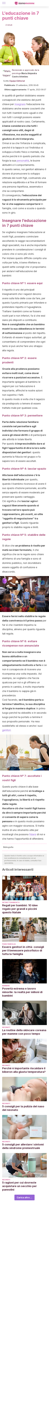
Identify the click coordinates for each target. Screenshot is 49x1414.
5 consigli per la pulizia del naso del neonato (23, 1108)
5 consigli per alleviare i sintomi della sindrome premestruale (23, 1146)
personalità (23, 160)
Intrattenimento (11, 902)
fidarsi (32, 834)
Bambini (6, 986)
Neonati (6, 1027)
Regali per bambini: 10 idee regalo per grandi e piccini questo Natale (20, 909)
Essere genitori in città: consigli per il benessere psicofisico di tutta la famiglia (23, 950)
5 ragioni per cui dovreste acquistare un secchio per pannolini (19, 1186)
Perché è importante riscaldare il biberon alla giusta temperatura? (24, 1070)
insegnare (20, 104)
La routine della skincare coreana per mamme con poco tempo (24, 1032)
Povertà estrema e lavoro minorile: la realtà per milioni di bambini (22, 992)
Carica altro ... (24, 1197)
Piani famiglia (9, 944)
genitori (6, 730)
